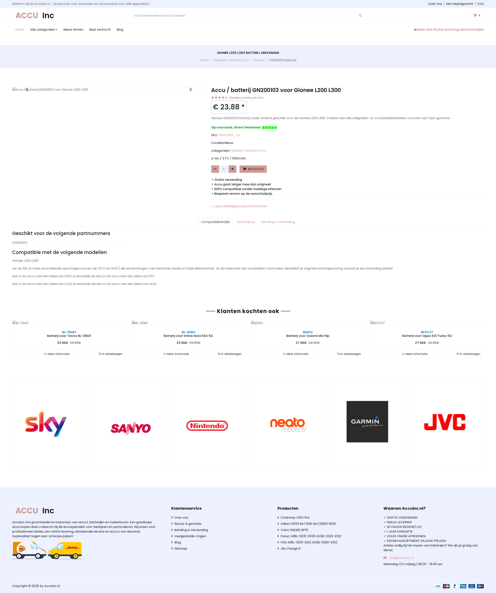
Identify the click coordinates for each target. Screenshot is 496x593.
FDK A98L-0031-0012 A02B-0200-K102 (309, 542)
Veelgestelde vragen (190, 536)
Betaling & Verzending (278, 222)
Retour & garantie (188, 524)
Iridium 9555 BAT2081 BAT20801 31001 (308, 524)
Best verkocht (100, 29)
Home (19, 29)
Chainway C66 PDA (295, 517)
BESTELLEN (255, 169)
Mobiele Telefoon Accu (231, 60)
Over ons (435, 4)
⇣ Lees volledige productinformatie (239, 206)
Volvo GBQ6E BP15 (294, 530)
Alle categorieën (42, 29)
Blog (120, 29)
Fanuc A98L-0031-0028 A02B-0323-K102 (311, 536)
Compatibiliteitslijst (215, 222)
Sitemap (180, 548)
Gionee (259, 60)
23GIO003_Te (229, 135)
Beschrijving (246, 222)
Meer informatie (59, 354)
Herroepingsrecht (459, 4)
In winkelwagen (112, 354)
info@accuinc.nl (402, 558)
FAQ (480, 4)
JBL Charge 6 (291, 548)
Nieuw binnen (73, 29)
